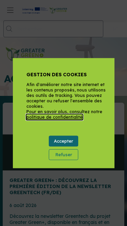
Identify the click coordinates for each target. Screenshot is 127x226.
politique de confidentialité (54, 117)
